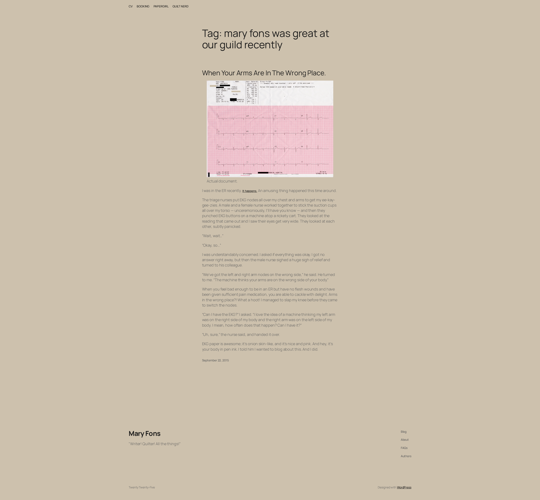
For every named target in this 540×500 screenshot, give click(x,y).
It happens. (249, 191)
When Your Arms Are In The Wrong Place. (264, 73)
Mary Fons (145, 433)
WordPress (404, 487)
